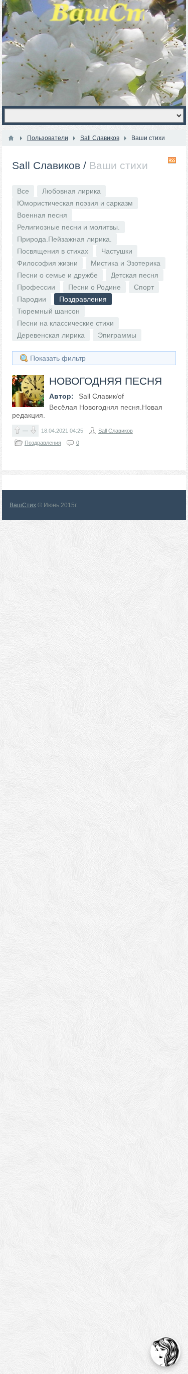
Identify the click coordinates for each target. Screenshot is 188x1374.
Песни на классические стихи (65, 323)
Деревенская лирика (51, 335)
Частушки (116, 251)
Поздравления (43, 443)
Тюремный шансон (48, 311)
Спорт (144, 287)
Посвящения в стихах (52, 251)
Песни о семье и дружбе (57, 275)
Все (23, 191)
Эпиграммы (117, 335)
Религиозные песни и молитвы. (68, 227)
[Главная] (11, 138)
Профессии (36, 287)
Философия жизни (47, 263)
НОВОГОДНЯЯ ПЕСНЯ (105, 381)
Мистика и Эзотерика (125, 263)
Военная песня (42, 215)
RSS (172, 160)
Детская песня (134, 275)
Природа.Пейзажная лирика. (64, 239)
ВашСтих (23, 505)
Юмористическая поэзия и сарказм (75, 203)
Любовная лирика (71, 191)
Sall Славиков (46, 165)
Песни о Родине (94, 287)
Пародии (31, 299)
